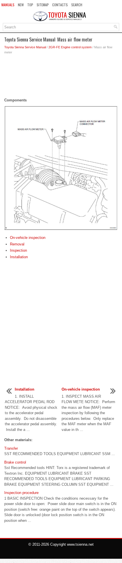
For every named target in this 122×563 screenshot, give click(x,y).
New (21, 4)
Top (30, 4)
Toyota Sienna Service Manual (25, 47)
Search (76, 4)
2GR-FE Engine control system (70, 47)
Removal (17, 244)
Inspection (18, 250)
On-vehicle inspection (27, 237)
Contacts (60, 4)
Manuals (7, 4)
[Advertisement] (61, 78)
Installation (19, 257)
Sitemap (43, 4)
